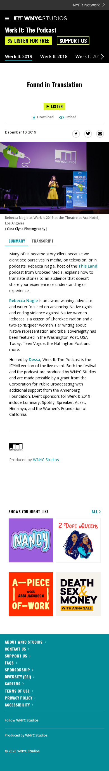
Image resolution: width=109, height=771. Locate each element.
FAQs (9, 663)
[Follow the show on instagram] (78, 718)
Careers (12, 683)
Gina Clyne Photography (26, 228)
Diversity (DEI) (18, 676)
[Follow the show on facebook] (48, 718)
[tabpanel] (54, 334)
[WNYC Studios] (16, 449)
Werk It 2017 (89, 56)
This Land (87, 266)
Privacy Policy (18, 698)
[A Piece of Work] (30, 594)
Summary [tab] (16, 241)
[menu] (7, 18)
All (95, 511)
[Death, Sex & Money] (78, 594)
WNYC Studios (46, 459)
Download (45, 117)
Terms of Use (17, 691)
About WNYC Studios (23, 642)
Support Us (73, 40)
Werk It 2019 (18, 56)
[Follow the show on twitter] (63, 718)
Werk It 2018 (53, 56)
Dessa (34, 359)
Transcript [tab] (43, 241)
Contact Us (15, 649)
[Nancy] (30, 541)
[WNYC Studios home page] (47, 18)
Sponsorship (17, 670)
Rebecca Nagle (23, 300)
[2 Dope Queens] (78, 541)
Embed (71, 117)
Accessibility (17, 705)
